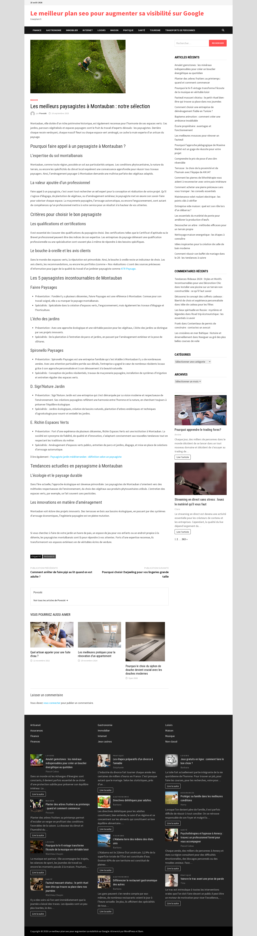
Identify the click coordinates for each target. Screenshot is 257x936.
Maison (114, 30)
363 (184, 539)
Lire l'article (183, 457)
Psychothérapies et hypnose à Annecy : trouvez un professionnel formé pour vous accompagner (202, 837)
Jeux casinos (105, 741)
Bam (140, 931)
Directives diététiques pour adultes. (132, 800)
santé (141, 30)
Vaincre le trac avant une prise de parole (202, 878)
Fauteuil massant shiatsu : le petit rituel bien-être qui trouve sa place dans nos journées (67, 886)
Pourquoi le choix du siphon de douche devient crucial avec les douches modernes (144, 669)
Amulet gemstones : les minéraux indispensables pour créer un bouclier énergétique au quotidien (195, 69)
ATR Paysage (128, 268)
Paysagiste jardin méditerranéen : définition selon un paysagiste (86, 456)
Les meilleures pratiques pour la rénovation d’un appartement (96, 654)
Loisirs (102, 30)
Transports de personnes (180, 30)
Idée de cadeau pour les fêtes (197, 304)
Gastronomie (53, 30)
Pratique (128, 30)
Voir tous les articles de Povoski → (50, 600)
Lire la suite (38, 794)
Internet (88, 30)
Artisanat (35, 725)
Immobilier (72, 30)
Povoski (43, 113)
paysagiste (49, 556)
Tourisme (155, 30)
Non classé (171, 741)
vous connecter (51, 703)
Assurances (36, 730)
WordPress (129, 931)
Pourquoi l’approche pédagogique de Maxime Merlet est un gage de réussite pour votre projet (200, 149)
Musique (170, 736)
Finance (37, 30)
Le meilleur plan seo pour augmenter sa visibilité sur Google (117, 13)
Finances (35, 741)
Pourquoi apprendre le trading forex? (198, 430)
